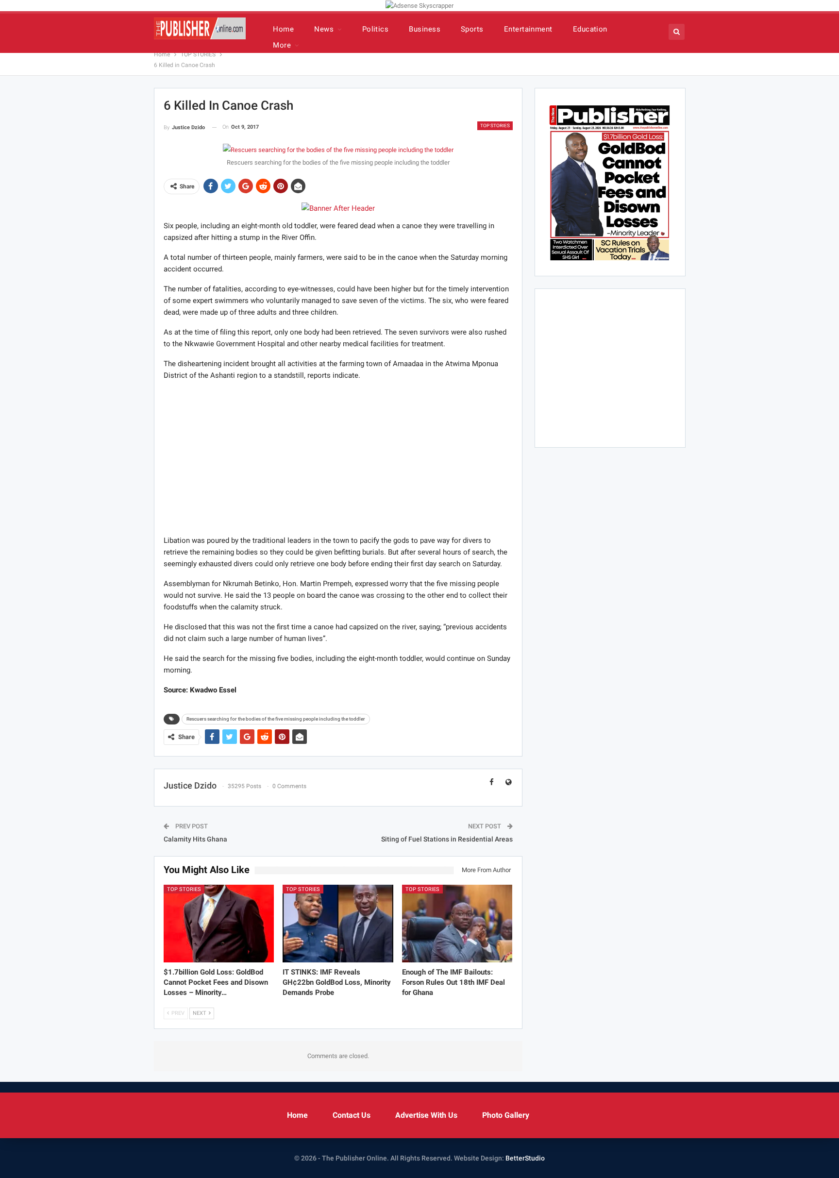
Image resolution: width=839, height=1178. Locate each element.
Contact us (351, 1115)
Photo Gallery (505, 1115)
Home (283, 29)
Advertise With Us (426, 1115)
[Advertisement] (338, 457)
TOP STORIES (495, 125)
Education (590, 29)
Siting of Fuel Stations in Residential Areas (447, 839)
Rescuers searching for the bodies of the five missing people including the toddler (275, 719)
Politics (375, 29)
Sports (472, 29)
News (324, 29)
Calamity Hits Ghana (195, 839)
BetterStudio (525, 1158)
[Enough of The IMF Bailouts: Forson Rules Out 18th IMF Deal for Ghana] (457, 923)
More (282, 45)
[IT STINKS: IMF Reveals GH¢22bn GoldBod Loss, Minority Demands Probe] (338, 923)
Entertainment (528, 29)
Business (424, 29)
